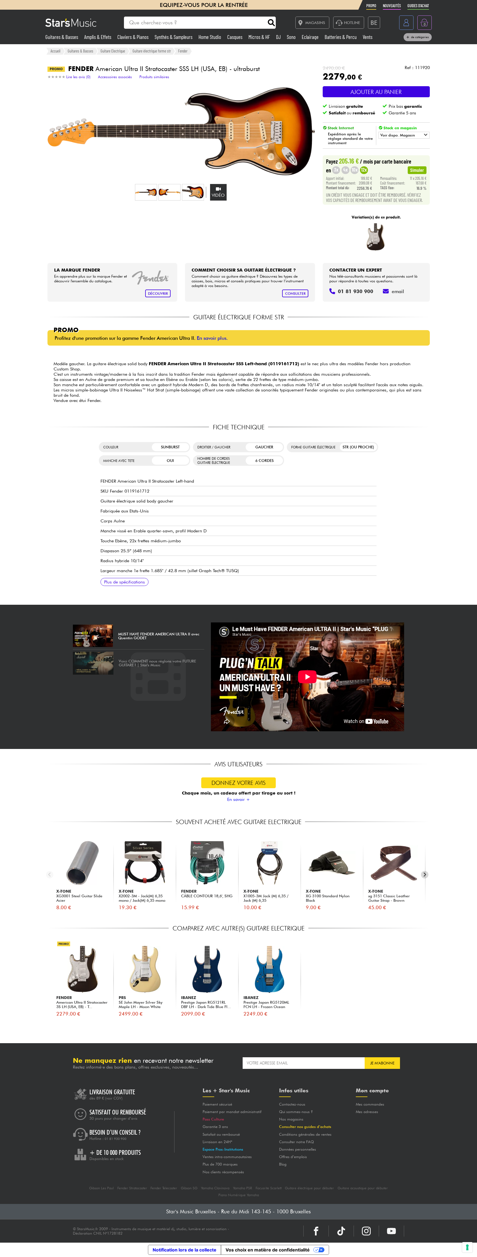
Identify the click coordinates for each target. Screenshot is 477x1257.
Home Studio (210, 37)
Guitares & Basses (62, 37)
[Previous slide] (50, 875)
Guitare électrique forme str (151, 50)
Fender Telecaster (163, 1188)
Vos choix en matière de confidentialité (268, 1250)
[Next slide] (424, 875)
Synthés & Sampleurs (174, 37)
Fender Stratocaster (132, 1188)
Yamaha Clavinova (215, 1188)
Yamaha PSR (242, 1188)
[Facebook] (316, 1231)
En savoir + (238, 799)
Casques (235, 37)
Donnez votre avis (238, 782)
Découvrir (158, 293)
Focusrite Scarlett (269, 1188)
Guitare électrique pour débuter (309, 1188)
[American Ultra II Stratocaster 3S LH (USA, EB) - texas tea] (375, 237)
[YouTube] (391, 1231)
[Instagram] (366, 1231)
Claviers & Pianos (133, 37)
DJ (279, 37)
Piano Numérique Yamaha (238, 1195)
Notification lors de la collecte (184, 1250)
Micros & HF (259, 37)
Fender (182, 50)
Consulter (295, 293)
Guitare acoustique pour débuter (363, 1188)
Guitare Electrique (112, 50)
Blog (283, 1164)
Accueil (55, 50)
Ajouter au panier (376, 91)
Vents (367, 37)
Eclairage (311, 37)
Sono (292, 37)
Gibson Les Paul (101, 1188)
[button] (146, 192)
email (398, 291)
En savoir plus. (212, 338)
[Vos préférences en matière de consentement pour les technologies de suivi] (467, 1247)
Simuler (417, 170)
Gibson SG (189, 1188)
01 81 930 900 (115, 1139)
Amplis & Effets (98, 37)
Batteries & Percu (341, 37)
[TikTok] (341, 1231)
